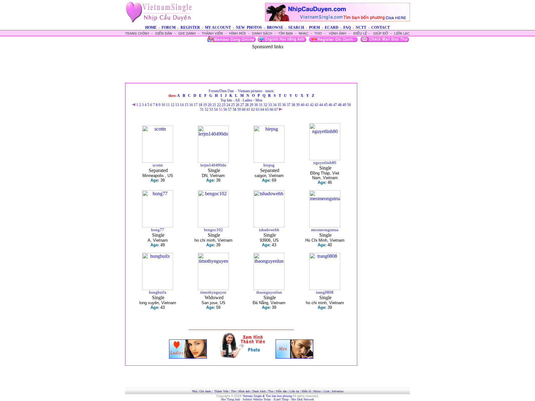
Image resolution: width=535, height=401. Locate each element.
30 (256, 105)
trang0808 (324, 292)
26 (237, 105)
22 (219, 105)
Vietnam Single (252, 396)
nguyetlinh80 (324, 162)
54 (216, 109)
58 (234, 109)
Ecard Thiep (281, 399)
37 (288, 105)
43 (316, 105)
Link (326, 391)
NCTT (361, 27)
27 (242, 105)
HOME (151, 27)
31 (261, 105)
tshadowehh (269, 229)
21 (214, 105)
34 (274, 105)
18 (200, 105)
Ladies (247, 100)
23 (223, 105)
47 (335, 105)
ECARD (331, 27)
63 (257, 109)
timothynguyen (213, 292)
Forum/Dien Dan (221, 91)
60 (244, 109)
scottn (158, 165)
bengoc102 (213, 229)
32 (265, 105)
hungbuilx (158, 292)
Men (258, 100)
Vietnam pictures (250, 91)
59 (239, 109)
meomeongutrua (324, 229)
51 (202, 109)
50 (349, 105)
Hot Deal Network (302, 399)
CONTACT (380, 27)
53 (211, 109)
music (269, 91)
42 (312, 105)
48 (339, 105)
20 (209, 105)
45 (326, 105)
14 (182, 105)
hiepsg (269, 165)
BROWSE (275, 27)
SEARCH (296, 27)
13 (177, 105)
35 (279, 105)
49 (344, 105)
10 (163, 105)
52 (206, 109)
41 (307, 105)
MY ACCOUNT (218, 27)
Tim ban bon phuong (279, 396)
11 (168, 105)
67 (276, 109)
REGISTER (190, 27)
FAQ (347, 27)
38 (293, 105)
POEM (314, 27)
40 (302, 105)
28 (247, 105)
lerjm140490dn (213, 165)
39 (298, 105)
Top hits (226, 100)
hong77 (157, 229)
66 (271, 109)
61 (248, 109)
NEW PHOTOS (249, 27)
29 (251, 105)
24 (228, 105)
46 (330, 105)
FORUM (169, 27)
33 (270, 105)
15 (186, 105)
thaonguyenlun (269, 292)
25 (233, 105)
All (237, 100)
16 (191, 105)
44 (321, 105)
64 (262, 109)
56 (225, 109)
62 (253, 109)
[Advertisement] (267, 63)
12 (172, 105)
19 (205, 105)
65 (267, 109)
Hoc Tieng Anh (230, 399)
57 (230, 109)
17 (196, 105)
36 (284, 105)
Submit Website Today (257, 399)
